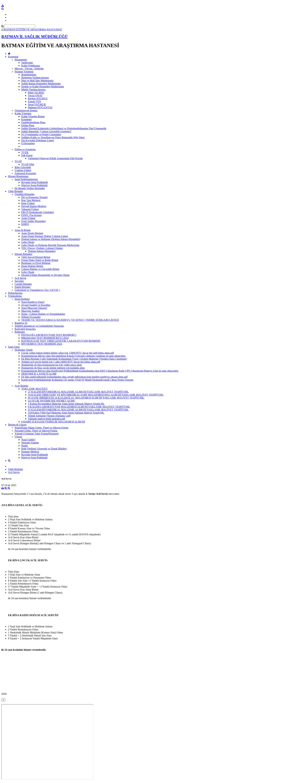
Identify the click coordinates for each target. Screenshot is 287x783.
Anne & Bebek (23, 230)
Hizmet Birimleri (23, 254)
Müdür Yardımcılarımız (33, 89)
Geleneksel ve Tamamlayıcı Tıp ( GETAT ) (37, 290)
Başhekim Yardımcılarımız (35, 77)
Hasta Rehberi (22, 299)
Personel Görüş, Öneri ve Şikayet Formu (36, 430)
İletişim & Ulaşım (17, 424)
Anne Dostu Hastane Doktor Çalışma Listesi (44, 236)
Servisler (19, 281)
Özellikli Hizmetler (25, 194)
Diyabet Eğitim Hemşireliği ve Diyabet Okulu (45, 275)
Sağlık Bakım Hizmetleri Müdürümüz (41, 83)
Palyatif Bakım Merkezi (33, 206)
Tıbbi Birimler (15, 191)
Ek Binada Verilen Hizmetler (30, 188)
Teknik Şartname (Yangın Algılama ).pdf (49, 415)
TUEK (25, 152)
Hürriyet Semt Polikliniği (34, 185)
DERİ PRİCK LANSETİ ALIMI (38, 373)
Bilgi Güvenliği (23, 167)
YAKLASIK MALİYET (34, 388)
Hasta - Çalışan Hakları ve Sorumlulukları (43, 314)
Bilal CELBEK (36, 92)
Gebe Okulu (27, 242)
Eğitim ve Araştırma (25, 149)
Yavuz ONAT (35, 95)
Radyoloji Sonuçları (25, 328)
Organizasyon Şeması (26, 110)
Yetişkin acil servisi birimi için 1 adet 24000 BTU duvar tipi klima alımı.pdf (60, 361)
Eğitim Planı (27, 125)
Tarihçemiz (27, 62)
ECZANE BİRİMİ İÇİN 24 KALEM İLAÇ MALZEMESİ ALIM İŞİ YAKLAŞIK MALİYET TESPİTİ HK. (86, 397)
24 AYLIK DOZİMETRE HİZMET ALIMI (51, 400)
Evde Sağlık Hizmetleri (33, 221)
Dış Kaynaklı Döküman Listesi (37, 140)
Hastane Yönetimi (24, 71)
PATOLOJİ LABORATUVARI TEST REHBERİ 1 (48, 334)
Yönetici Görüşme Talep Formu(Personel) (37, 433)
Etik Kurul (26, 155)
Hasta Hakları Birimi (32, 266)
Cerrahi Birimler (23, 284)
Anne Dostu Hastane (32, 233)
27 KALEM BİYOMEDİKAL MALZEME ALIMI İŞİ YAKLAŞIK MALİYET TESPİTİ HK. (78, 391)
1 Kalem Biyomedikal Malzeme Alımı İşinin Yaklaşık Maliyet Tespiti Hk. (66, 403)
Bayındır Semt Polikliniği (34, 182)
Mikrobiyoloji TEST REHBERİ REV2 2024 (45, 337)
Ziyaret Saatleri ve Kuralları (35, 305)
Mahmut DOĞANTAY (40, 107)
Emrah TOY (34, 101)
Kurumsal (13, 56)
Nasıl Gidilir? (28, 439)
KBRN (25, 224)
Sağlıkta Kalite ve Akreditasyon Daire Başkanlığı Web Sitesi (53, 137)
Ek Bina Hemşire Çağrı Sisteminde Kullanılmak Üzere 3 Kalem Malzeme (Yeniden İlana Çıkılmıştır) (74, 358)
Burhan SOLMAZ (38, 98)
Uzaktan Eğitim (23, 170)
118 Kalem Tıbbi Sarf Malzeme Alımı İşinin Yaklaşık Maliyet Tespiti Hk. (66, 412)
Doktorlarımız (15, 293)
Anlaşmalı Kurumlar (25, 173)
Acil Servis (20, 278)
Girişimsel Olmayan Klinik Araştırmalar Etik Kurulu (55, 158)
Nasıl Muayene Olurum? (34, 308)
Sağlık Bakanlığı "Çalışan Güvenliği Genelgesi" (46, 131)
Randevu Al (21, 323)
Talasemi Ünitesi (30, 209)
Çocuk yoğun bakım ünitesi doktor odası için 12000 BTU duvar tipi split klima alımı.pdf (67, 352)
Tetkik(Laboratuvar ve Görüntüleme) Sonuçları (39, 326)
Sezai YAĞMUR (37, 104)
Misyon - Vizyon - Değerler (29, 68)
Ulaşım (18, 436)
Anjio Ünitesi (28, 218)
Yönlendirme (15, 296)
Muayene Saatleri (30, 311)
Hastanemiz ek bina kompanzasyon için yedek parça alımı (51, 364)
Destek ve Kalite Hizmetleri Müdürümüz (42, 86)
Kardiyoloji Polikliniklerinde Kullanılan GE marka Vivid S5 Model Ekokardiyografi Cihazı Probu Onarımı (77, 379)
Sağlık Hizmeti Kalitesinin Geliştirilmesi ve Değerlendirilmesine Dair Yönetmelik (63, 128)
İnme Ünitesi (28, 203)
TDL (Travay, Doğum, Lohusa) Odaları (42, 248)
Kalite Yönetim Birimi (33, 116)
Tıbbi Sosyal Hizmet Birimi (35, 257)
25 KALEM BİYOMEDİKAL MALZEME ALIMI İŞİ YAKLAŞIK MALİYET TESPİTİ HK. (78, 409)
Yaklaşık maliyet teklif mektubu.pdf (46, 418)
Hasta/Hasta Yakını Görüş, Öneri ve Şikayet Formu (41, 427)
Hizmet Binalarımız (18, 176)
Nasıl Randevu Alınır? (33, 302)
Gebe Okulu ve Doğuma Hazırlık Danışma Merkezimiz (50, 245)
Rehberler (20, 331)
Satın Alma (14, 346)
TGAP (18, 161)
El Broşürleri (28, 143)
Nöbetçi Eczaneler (31, 317)
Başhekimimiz (28, 74)
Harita (24, 445)
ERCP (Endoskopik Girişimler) (37, 212)
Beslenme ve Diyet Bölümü (35, 263)
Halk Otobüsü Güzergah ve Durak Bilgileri (44, 448)
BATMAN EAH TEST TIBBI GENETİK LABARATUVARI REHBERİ (60, 340)
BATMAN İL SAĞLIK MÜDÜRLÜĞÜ (34, 36)
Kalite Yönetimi (23, 113)
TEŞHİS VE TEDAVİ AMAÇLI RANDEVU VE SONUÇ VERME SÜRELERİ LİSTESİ (70, 320)
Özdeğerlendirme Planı (33, 122)
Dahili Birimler (22, 287)
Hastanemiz (21, 59)
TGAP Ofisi (27, 164)
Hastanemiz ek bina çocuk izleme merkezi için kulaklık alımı (53, 367)
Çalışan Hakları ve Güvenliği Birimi (40, 269)
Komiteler (26, 119)
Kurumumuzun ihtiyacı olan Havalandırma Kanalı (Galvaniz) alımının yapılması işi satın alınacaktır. (73, 355)
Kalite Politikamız (30, 65)
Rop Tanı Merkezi (30, 200)
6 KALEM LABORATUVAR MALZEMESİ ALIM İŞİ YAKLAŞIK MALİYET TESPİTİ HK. (79, 406)
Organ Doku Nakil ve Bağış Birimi (39, 260)
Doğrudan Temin (24, 349)
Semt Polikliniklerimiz (26, 179)
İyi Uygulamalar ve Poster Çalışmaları (41, 134)
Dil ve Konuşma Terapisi (34, 197)
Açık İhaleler (21, 385)
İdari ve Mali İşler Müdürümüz (37, 80)
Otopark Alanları (30, 442)
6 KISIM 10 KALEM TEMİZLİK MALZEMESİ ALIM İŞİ (53, 421)
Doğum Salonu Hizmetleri (41, 251)
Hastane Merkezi (30, 451)
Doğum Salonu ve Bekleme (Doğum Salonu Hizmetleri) (50, 239)
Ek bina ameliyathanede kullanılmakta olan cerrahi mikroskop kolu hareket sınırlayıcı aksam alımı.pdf (74, 376)
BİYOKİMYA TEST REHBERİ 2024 (41, 343)
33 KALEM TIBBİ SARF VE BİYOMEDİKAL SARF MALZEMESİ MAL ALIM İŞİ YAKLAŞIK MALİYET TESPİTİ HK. (96, 394)
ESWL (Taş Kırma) (31, 215)
